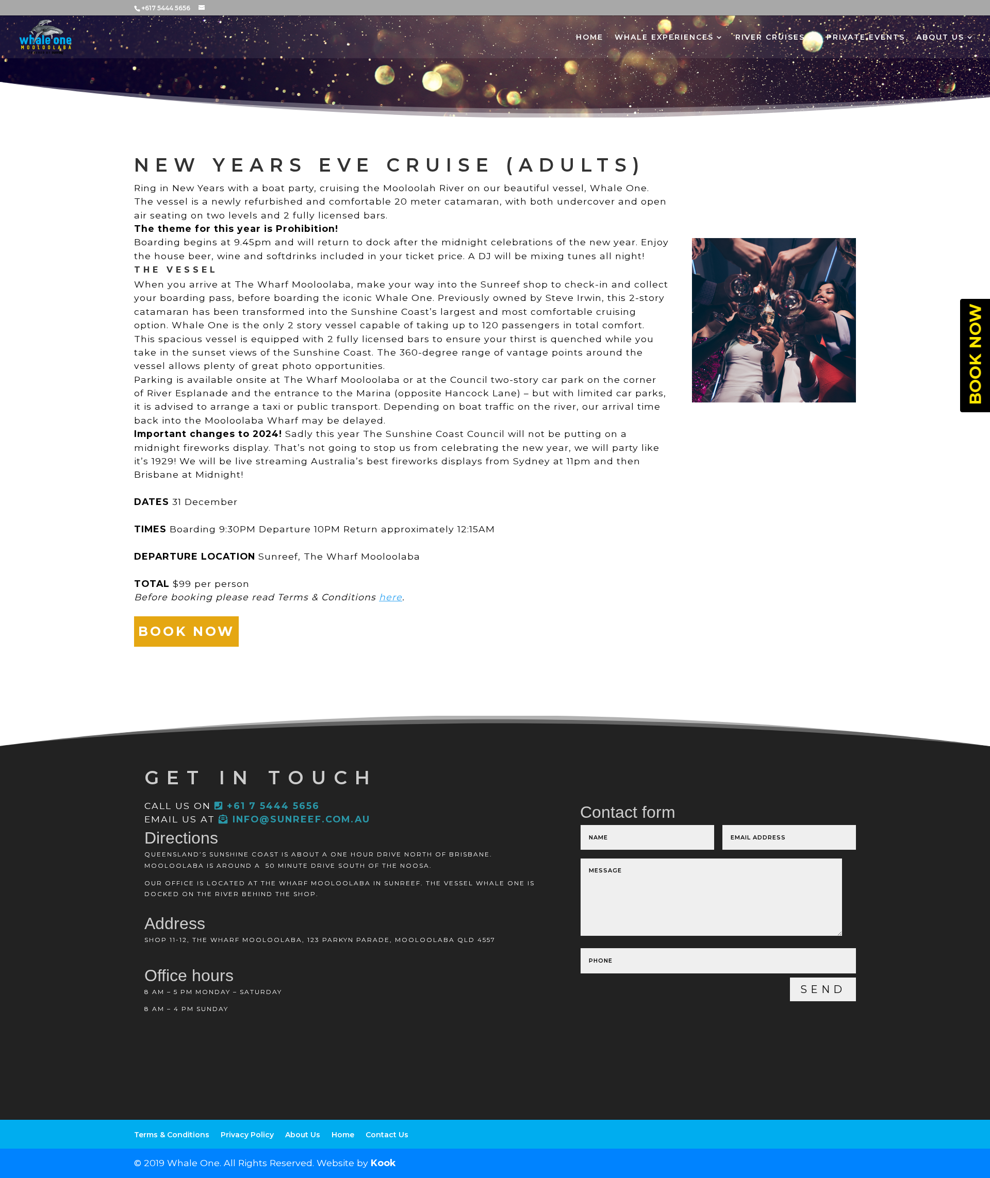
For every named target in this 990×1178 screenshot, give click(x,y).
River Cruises (770, 37)
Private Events (866, 37)
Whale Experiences (664, 37)
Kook (383, 1162)
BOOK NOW (186, 631)
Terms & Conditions (171, 1134)
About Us (940, 37)
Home (589, 37)
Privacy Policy (247, 1134)
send (823, 989)
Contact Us (387, 1134)
